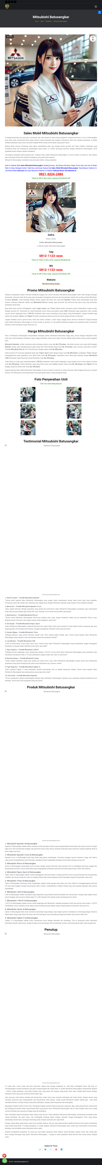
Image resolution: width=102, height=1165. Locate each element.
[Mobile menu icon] (96, 6)
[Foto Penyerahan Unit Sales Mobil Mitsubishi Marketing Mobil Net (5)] (28, 427)
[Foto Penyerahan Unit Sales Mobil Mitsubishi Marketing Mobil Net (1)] (28, 394)
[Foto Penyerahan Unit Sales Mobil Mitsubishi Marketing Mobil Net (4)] (74, 411)
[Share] (100, 12)
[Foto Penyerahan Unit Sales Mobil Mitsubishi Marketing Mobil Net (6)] (74, 427)
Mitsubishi (10, 36)
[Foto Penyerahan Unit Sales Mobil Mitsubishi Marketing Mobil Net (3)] (28, 411)
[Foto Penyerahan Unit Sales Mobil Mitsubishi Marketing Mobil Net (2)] (74, 394)
